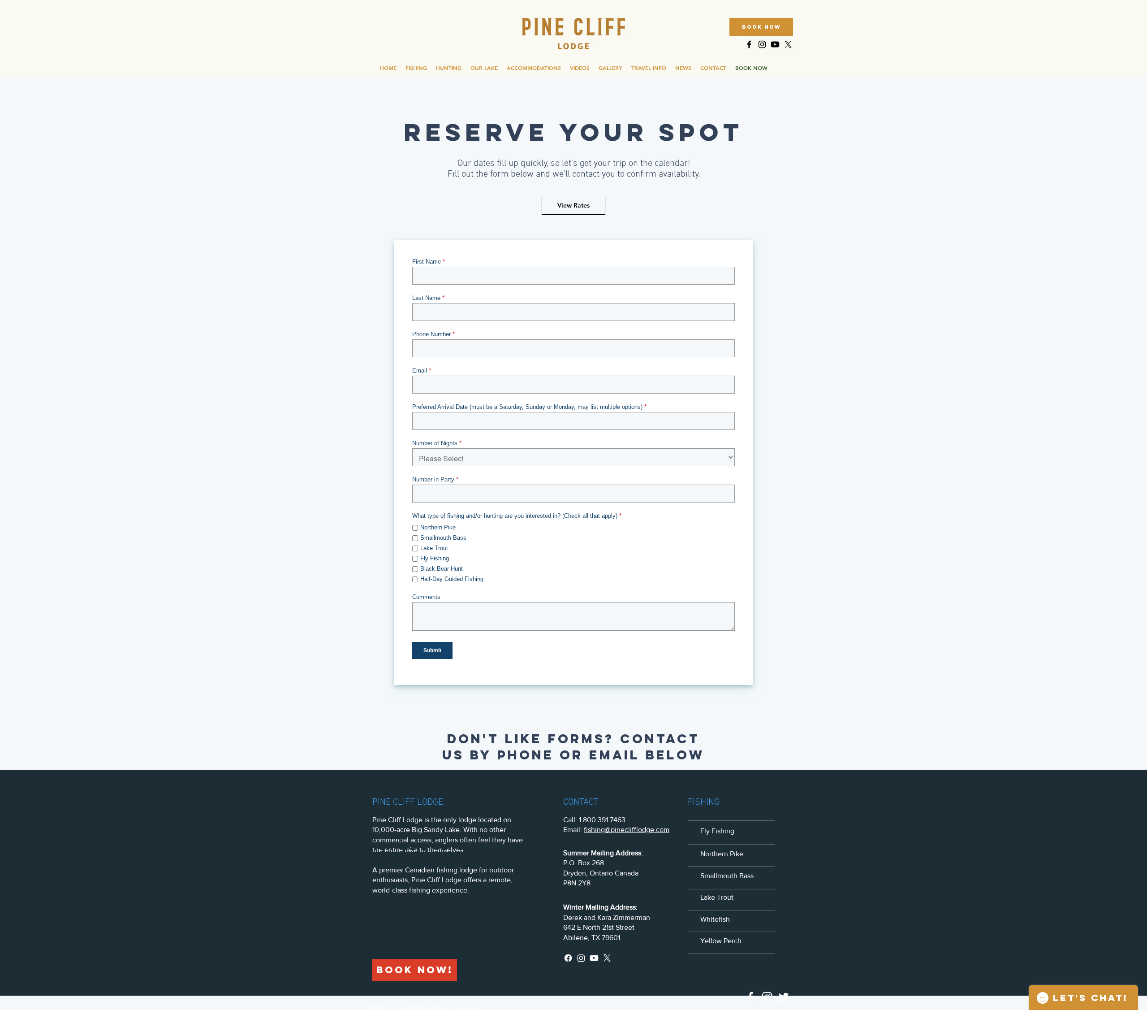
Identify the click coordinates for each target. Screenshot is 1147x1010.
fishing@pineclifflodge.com (626, 829)
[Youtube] (775, 44)
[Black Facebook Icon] (749, 44)
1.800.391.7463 (602, 820)
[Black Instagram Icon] (762, 44)
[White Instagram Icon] (767, 997)
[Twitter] (783, 997)
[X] (788, 44)
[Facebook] (568, 958)
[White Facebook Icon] (750, 997)
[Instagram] (581, 958)
